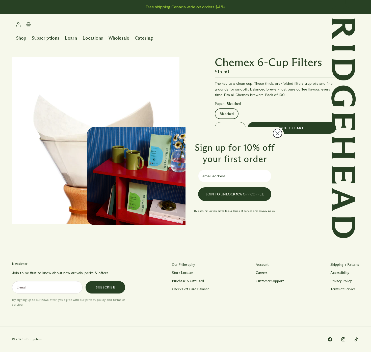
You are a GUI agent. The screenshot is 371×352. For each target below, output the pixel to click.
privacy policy (266, 211)
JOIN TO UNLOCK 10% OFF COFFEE (235, 194)
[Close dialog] (277, 133)
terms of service (242, 211)
